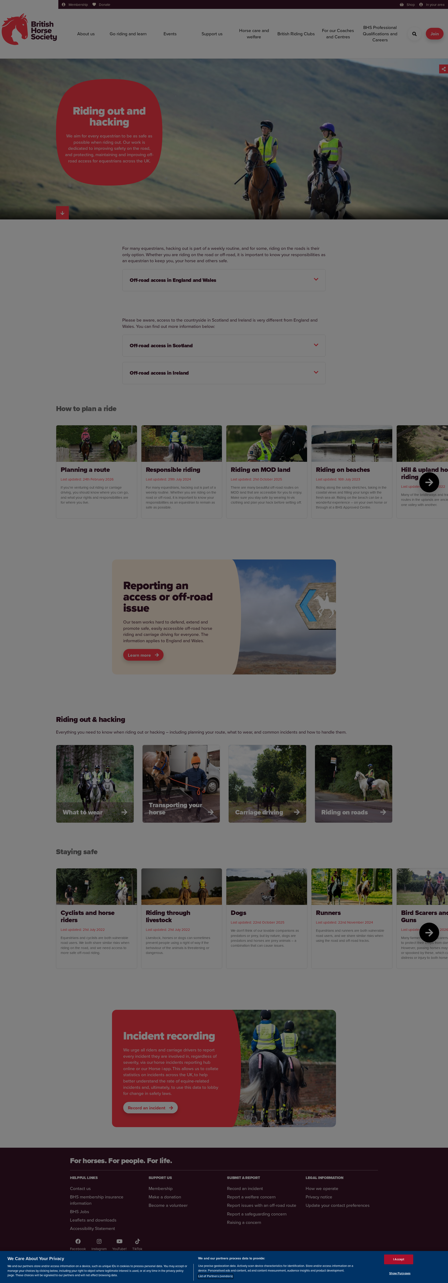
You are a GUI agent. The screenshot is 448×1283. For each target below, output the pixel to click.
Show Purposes (399, 1273)
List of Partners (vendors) (215, 1276)
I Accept (398, 1259)
